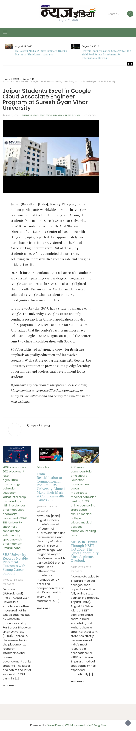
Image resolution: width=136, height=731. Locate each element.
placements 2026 (15, 518)
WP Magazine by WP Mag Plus (85, 725)
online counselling (83, 505)
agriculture (10, 480)
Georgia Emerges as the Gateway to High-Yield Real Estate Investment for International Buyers (107, 54)
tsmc (74, 535)
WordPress (55, 725)
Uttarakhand (12, 548)
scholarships (11, 531)
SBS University (12, 522)
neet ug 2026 (80, 501)
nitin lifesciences (14, 505)
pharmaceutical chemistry (14, 512)
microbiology (12, 501)
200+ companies (14, 467)
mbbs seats (79, 493)
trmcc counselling (83, 531)
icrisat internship (14, 497)
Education (46, 115)
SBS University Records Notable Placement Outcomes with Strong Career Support (15, 563)
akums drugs (11, 484)
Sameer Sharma (38, 426)
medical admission (83, 497)
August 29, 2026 (14, 579)
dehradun (9, 488)
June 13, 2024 (12, 115)
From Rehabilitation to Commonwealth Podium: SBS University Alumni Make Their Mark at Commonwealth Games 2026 (51, 487)
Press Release (72, 115)
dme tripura (79, 476)
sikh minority (11, 535)
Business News (30, 115)
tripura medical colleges (81, 524)
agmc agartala (81, 471)
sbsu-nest (10, 527)
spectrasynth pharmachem (12, 541)
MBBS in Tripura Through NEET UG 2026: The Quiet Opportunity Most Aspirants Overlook (85, 551)
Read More (9, 685)
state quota (79, 510)
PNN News (58, 115)
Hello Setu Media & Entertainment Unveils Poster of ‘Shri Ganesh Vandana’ (41, 52)
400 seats (77, 467)
